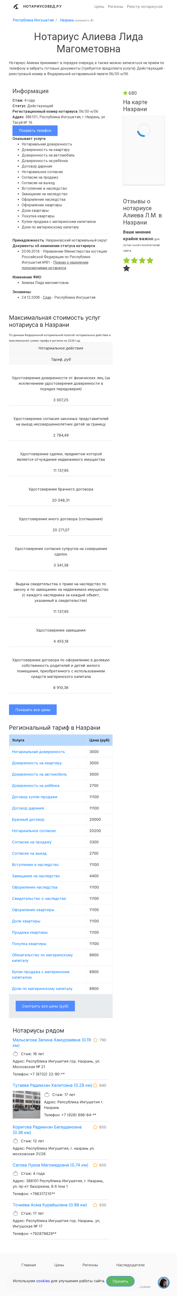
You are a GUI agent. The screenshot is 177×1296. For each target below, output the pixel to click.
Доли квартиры (26, 921)
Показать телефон (35, 130)
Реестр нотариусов (144, 6)
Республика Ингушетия (33, 20)
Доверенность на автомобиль (39, 774)
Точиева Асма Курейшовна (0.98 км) (50, 1204)
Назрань (67, 20)
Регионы (115, 6)
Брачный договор (28, 819)
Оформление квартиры (33, 909)
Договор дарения (28, 808)
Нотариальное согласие (34, 830)
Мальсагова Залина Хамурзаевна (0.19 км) (52, 1042)
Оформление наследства (34, 887)
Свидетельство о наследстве (39, 898)
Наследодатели (130, 1265)
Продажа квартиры (30, 932)
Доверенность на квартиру (37, 763)
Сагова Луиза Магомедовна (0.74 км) (50, 1165)
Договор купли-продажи (34, 796)
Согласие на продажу (32, 842)
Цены (99, 6)
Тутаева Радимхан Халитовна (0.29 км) (52, 1085)
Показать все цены (32, 709)
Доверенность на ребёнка (35, 785)
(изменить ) (84, 20)
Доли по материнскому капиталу (42, 988)
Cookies (144, 1287)
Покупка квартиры (29, 943)
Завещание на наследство (36, 876)
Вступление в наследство (35, 864)
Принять (120, 1281)
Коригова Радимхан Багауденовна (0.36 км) (47, 1130)
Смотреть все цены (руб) (45, 1006)
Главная (28, 1265)
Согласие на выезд (29, 853)
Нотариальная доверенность (38, 751)
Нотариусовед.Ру (42, 6)
